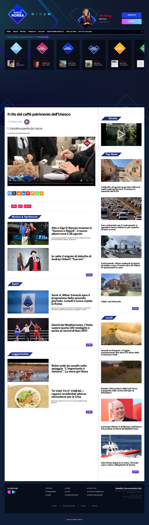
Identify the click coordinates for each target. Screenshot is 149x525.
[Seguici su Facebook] (33, 14)
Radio (15, 31)
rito (20, 206)
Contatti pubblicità (95, 491)
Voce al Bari (71, 31)
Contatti (94, 506)
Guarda (131, 21)
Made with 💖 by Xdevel (74, 519)
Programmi (51, 491)
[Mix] (32, 193)
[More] (41, 193)
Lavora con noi (72, 495)
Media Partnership (95, 495)
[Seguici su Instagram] (40, 14)
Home (9, 31)
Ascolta (132, 15)
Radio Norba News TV (55, 31)
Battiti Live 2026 (85, 31)
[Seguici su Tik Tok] (44, 14)
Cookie (83, 506)
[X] (14, 193)
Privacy (54, 506)
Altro (89, 274)
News (49, 495)
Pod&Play (32, 31)
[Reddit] (19, 193)
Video (68, 488)
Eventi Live (92, 488)
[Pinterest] (28, 193)
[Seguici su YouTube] (49, 14)
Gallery (41, 31)
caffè (14, 206)
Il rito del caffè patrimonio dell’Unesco (38, 114)
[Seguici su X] (37, 14)
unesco (27, 206)
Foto (68, 491)
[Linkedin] (23, 193)
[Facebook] (10, 193)
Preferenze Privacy (69, 506)
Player (49, 488)
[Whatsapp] (37, 193)
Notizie (23, 31)
